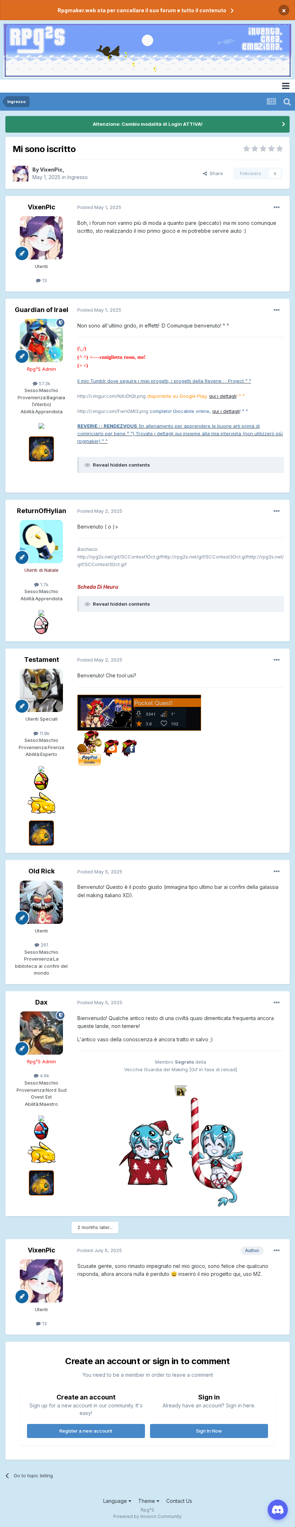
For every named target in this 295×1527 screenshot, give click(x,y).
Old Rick (41, 871)
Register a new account (85, 1431)
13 (44, 280)
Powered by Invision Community (147, 1516)
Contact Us (179, 1501)
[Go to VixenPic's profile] (20, 174)
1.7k (44, 584)
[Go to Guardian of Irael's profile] (41, 340)
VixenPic (51, 169)
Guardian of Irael (41, 309)
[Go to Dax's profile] (41, 1033)
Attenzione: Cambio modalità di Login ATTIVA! (148, 124)
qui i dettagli (222, 396)
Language (115, 1501)
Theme (147, 1501)
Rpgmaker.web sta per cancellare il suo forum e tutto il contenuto (142, 10)
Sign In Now (209, 1431)
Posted (99, 207)
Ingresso (77, 177)
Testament (41, 659)
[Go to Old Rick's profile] (41, 902)
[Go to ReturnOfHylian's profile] (41, 541)
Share (215, 173)
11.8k (44, 733)
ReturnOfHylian (41, 511)
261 (43, 945)
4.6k (43, 1075)
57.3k (43, 383)
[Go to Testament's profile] (41, 690)
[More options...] (276, 207)
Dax (41, 1002)
